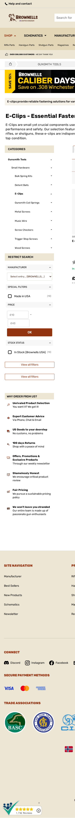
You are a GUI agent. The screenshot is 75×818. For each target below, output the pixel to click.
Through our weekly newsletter (31, 463)
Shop (8, 35)
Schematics (33, 35)
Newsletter (11, 614)
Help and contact (20, 3)
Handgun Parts (27, 45)
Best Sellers (11, 585)
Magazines (63, 45)
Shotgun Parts (46, 45)
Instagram (37, 663)
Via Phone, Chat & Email (27, 419)
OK (30, 332)
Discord (15, 663)
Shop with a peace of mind (28, 446)
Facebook (62, 663)
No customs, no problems (28, 433)
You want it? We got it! (26, 406)
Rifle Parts (9, 45)
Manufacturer (12, 576)
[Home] (9, 64)
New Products (13, 595)
